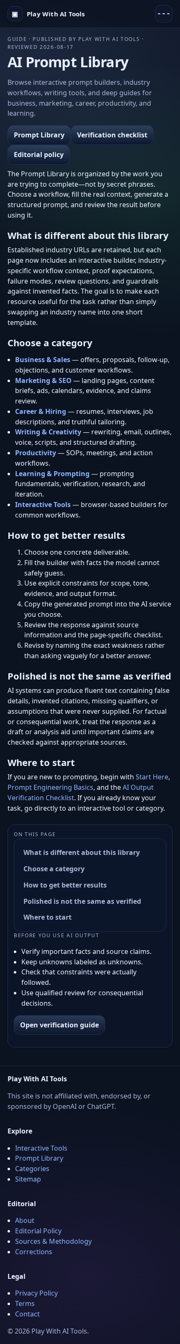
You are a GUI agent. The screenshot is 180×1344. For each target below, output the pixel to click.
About (24, 1220)
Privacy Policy (36, 1293)
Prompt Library (39, 134)
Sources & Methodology (53, 1241)
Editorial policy (39, 154)
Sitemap (28, 1179)
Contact (27, 1314)
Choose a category (54, 868)
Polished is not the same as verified (82, 901)
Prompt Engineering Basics (50, 787)
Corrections (33, 1251)
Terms (25, 1303)
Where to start (47, 917)
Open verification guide (59, 1025)
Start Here (152, 776)
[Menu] (163, 14)
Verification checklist (112, 134)
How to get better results (65, 885)
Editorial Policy (38, 1230)
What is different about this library (81, 852)
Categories (32, 1168)
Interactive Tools (41, 1148)
